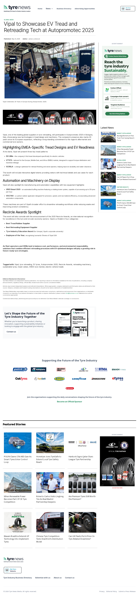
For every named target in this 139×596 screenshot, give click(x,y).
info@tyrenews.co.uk (72, 293)
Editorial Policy (111, 591)
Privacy (101, 591)
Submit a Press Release (127, 591)
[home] (17, 9)
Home (40, 9)
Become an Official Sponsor (69, 402)
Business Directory (64, 9)
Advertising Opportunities (85, 9)
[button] (49, 8)
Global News (9, 19)
